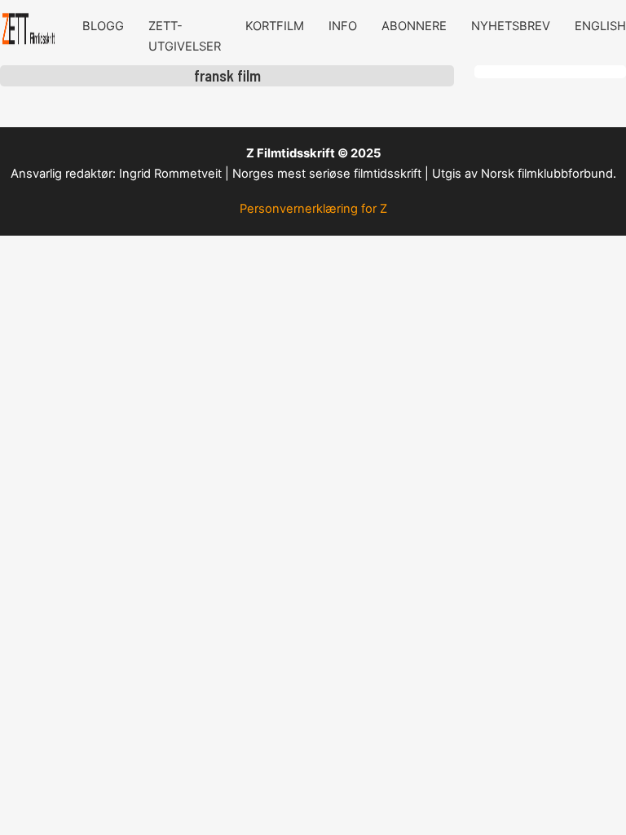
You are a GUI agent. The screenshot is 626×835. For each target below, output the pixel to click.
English (600, 26)
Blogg (103, 26)
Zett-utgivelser (184, 36)
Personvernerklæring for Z (313, 208)
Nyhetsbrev (510, 26)
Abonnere (414, 26)
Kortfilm (274, 26)
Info (342, 26)
